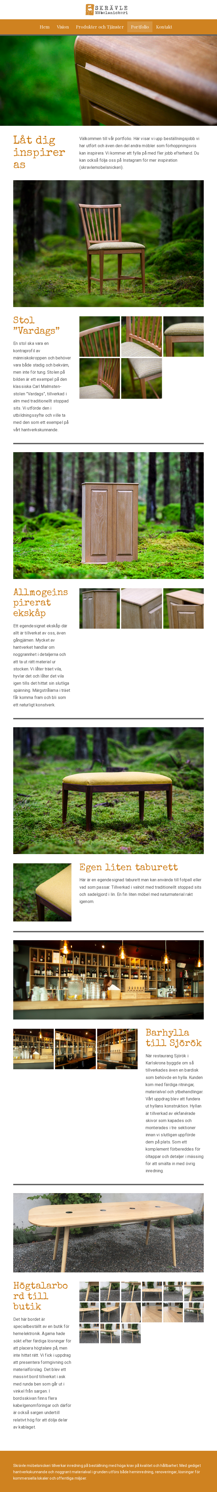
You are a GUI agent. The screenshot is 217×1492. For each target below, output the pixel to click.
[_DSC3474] (99, 378)
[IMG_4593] (89, 1312)
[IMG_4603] (110, 1333)
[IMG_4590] (152, 1291)
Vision (63, 27)
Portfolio (140, 27)
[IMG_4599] (173, 1312)
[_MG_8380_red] (33, 1049)
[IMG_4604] (131, 1333)
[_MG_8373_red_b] (117, 1049)
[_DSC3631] (183, 608)
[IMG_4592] (194, 1291)
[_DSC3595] (99, 608)
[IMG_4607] (131, 1291)
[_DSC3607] (141, 608)
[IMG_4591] (173, 1291)
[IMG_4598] (152, 1312)
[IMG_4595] (131, 1312)
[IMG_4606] (110, 1291)
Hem (44, 27)
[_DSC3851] (42, 892)
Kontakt (164, 27)
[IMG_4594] (110, 1312)
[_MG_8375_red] (75, 1049)
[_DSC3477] (141, 378)
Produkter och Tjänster (100, 27)
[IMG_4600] (194, 1312)
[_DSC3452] (141, 336)
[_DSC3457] (183, 336)
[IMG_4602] (89, 1333)
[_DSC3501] (99, 336)
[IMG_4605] (89, 1291)
